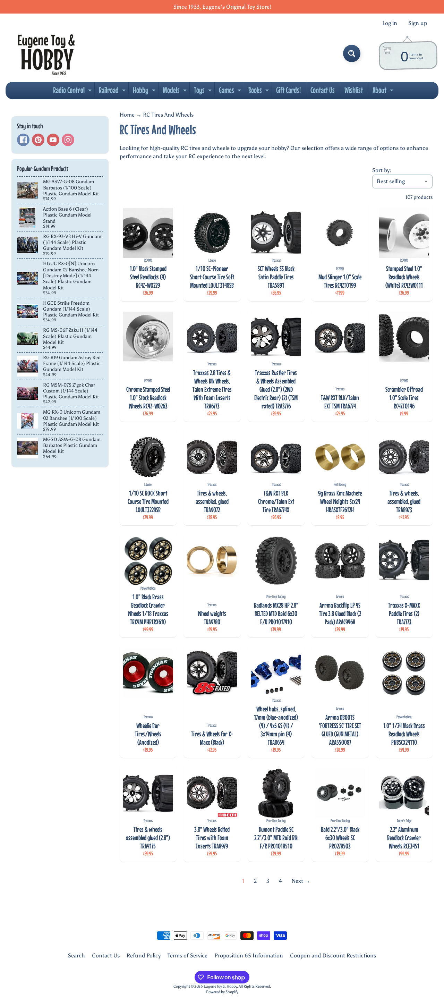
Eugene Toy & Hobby (220, 986)
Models (175, 92)
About (384, 92)
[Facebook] (23, 140)
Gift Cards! (288, 90)
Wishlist (353, 90)
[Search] (351, 53)
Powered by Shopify (222, 991)
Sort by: (381, 170)
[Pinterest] (38, 140)
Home (127, 114)
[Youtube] (53, 140)
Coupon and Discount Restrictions (333, 955)
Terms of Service (187, 955)
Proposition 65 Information (248, 955)
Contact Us (322, 90)
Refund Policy (144, 955)
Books (259, 92)
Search (76, 955)
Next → (301, 881)
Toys (203, 92)
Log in (389, 23)
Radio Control (73, 92)
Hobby (145, 92)
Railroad (113, 92)
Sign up (417, 23)
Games (231, 92)
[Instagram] (68, 140)
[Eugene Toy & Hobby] (46, 53)
